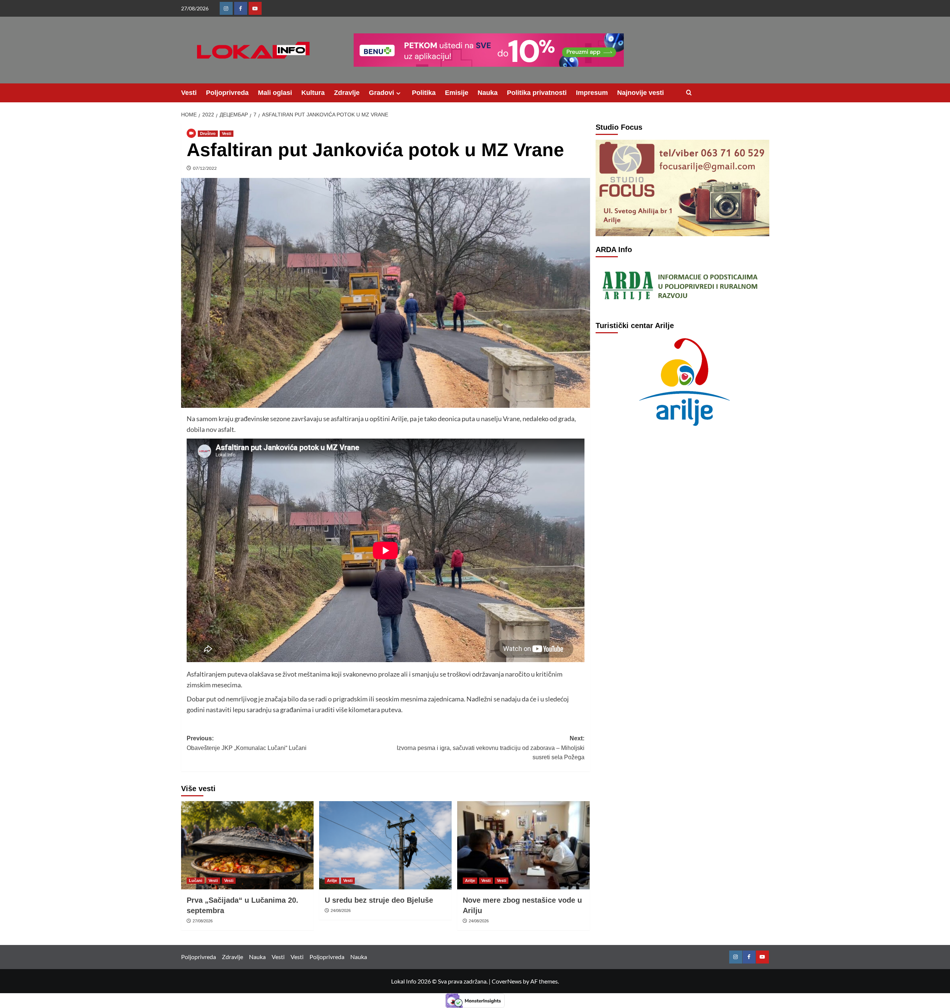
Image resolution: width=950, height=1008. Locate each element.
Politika (424, 92)
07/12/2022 (205, 168)
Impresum (592, 92)
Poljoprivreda (227, 92)
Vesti (189, 92)
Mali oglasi (275, 92)
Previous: (247, 743)
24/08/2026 (341, 910)
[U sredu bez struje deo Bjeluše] (385, 845)
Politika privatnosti (537, 92)
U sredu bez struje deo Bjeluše (379, 900)
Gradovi (381, 92)
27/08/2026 (203, 921)
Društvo (208, 133)
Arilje (332, 880)
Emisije (456, 92)
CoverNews (507, 981)
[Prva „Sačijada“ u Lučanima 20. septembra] (247, 845)
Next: (490, 747)
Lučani (195, 880)
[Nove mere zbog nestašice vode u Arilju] (523, 845)
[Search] (689, 93)
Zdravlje (347, 92)
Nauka (488, 92)
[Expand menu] (398, 93)
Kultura (313, 92)
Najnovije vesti (640, 92)
